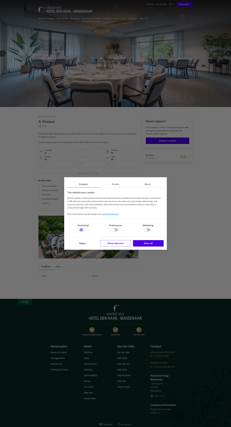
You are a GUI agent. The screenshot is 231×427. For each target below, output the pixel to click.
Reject (82, 243)
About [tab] (148, 184)
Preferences (115, 225)
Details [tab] (115, 184)
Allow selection (115, 243)
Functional (83, 225)
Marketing (148, 225)
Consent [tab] (83, 184)
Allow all (148, 243)
